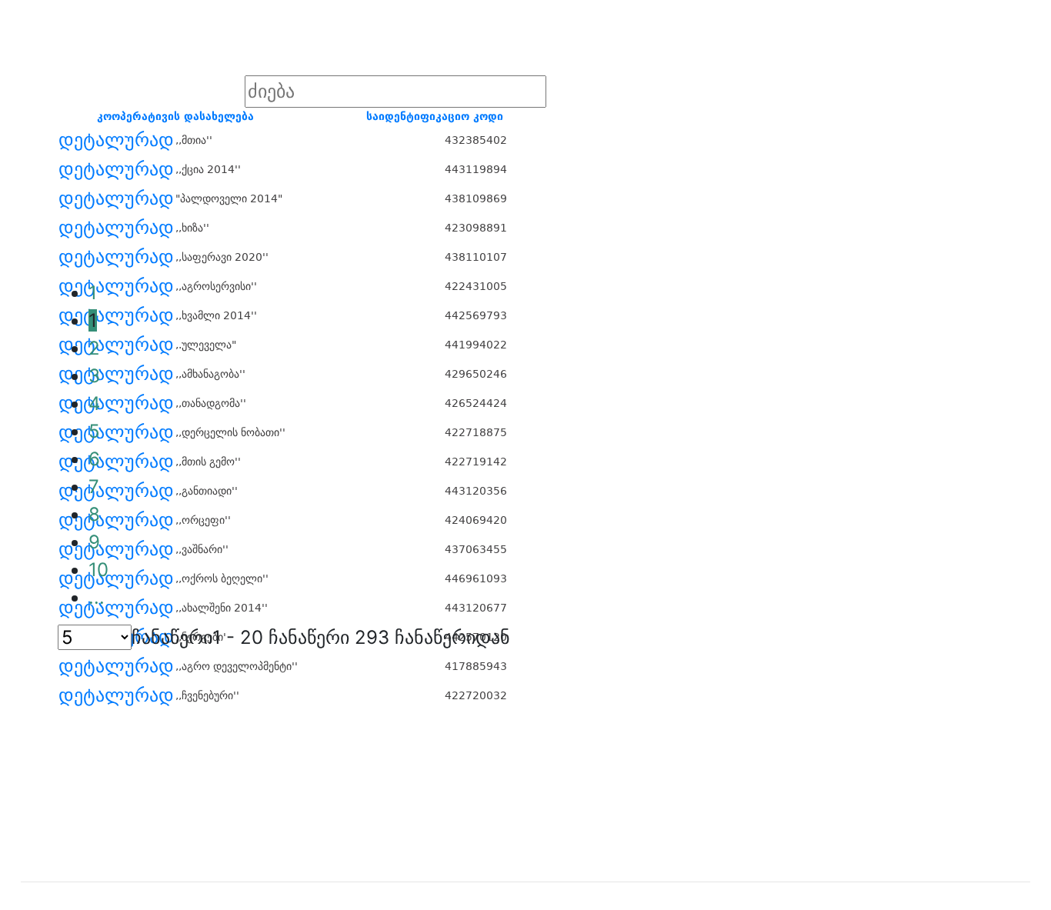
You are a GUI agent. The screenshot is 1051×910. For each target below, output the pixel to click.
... (96, 597)
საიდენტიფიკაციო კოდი (434, 116)
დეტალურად (116, 140)
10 (98, 569)
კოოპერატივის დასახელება (175, 116)
